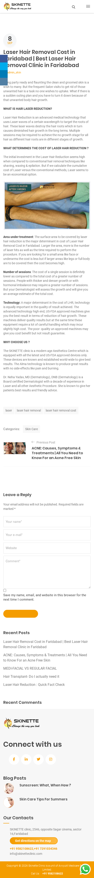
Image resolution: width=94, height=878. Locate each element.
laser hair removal (29, 410)
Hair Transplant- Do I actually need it (31, 676)
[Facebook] (4, 58)
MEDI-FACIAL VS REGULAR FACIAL (30, 668)
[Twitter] (4, 66)
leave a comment (19, 613)
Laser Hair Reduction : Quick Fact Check (34, 685)
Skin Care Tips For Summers (43, 799)
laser (8, 410)
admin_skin (14, 72)
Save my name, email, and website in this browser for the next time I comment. (44, 597)
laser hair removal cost (61, 410)
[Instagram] (4, 81)
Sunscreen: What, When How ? (45, 785)
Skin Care (31, 429)
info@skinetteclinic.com (26, 853)
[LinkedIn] (4, 74)
